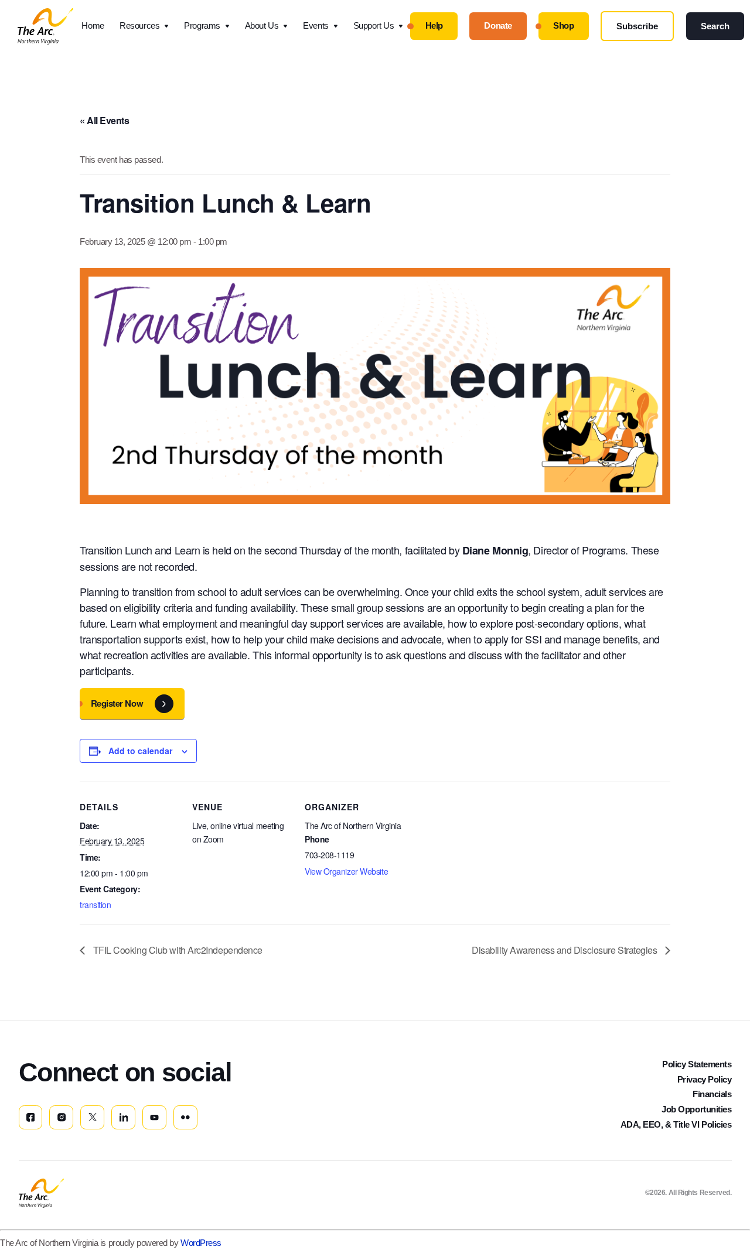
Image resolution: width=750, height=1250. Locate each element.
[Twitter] (92, 1117)
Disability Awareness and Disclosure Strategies (565, 950)
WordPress (200, 1243)
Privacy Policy (704, 1079)
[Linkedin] (123, 1117)
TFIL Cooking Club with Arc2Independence (176, 950)
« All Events (104, 120)
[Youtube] (154, 1117)
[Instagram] (61, 1117)
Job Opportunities (696, 1109)
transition (95, 904)
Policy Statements (696, 1064)
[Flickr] (185, 1117)
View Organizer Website (346, 871)
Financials (712, 1094)
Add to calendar (140, 750)
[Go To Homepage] (41, 1193)
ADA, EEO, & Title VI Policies (676, 1124)
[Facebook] (31, 1117)
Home (92, 25)
